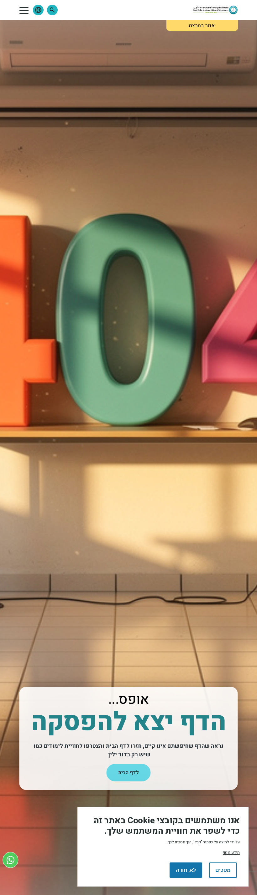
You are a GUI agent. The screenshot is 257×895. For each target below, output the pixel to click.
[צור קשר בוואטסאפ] (10, 860)
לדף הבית (128, 772)
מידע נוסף (231, 853)
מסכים (223, 870)
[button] (52, 10)
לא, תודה (186, 870)
